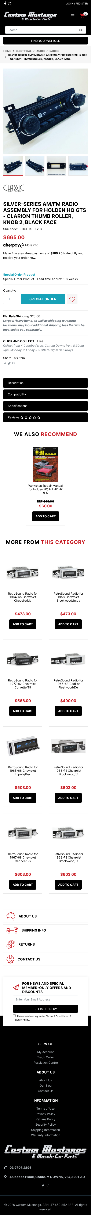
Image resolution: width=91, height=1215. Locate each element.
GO (81, 30)
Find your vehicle (45, 41)
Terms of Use (45, 1108)
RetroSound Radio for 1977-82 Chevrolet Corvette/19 (23, 683)
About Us (45, 1080)
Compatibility (17, 394)
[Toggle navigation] (72, 16)
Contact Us (45, 1091)
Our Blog (46, 1085)
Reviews (14, 417)
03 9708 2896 (21, 1168)
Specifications (17, 406)
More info (31, 245)
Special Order (43, 299)
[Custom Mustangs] (30, 15)
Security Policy (45, 1124)
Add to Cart (46, 516)
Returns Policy (45, 1119)
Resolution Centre (45, 1062)
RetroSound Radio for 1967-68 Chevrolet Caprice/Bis (23, 857)
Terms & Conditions (57, 1016)
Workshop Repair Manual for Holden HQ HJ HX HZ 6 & (45, 489)
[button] (72, 299)
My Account (45, 1052)
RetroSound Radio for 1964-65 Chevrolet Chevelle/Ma (23, 597)
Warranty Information (45, 1135)
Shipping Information (45, 1130)
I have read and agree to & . (42, 1018)
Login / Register (77, 3)
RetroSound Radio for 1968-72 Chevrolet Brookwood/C (68, 770)
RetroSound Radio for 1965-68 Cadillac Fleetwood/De (68, 683)
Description (15, 383)
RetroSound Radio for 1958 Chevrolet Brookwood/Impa (68, 597)
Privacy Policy (21, 1019)
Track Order (45, 1057)
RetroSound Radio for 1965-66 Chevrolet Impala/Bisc (23, 770)
